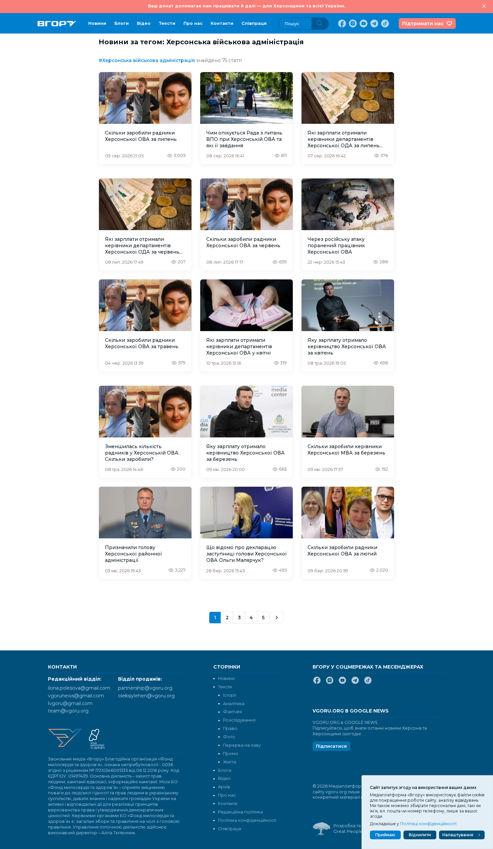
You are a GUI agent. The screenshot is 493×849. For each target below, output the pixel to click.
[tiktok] (384, 23)
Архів (224, 786)
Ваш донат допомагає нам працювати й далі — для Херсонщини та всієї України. (246, 5)
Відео (144, 23)
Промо (230, 753)
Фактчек (232, 711)
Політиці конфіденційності (428, 823)
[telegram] (373, 23)
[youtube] (363, 23)
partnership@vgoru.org (145, 688)
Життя (229, 761)
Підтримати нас (423, 23)
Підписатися (331, 746)
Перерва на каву (242, 745)
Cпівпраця (254, 23)
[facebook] (341, 23)
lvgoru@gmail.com (70, 703)
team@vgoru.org (68, 711)
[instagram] (352, 23)
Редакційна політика (240, 811)
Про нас (193, 23)
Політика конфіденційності (247, 820)
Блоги (121, 23)
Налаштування (457, 834)
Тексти (167, 23)
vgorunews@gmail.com (76, 696)
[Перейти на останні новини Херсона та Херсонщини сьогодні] (57, 23)
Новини (97, 23)
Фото (229, 736)
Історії (229, 695)
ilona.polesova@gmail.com (79, 688)
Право (230, 728)
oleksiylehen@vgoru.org (146, 696)
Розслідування (239, 720)
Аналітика (233, 703)
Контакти (222, 23)
